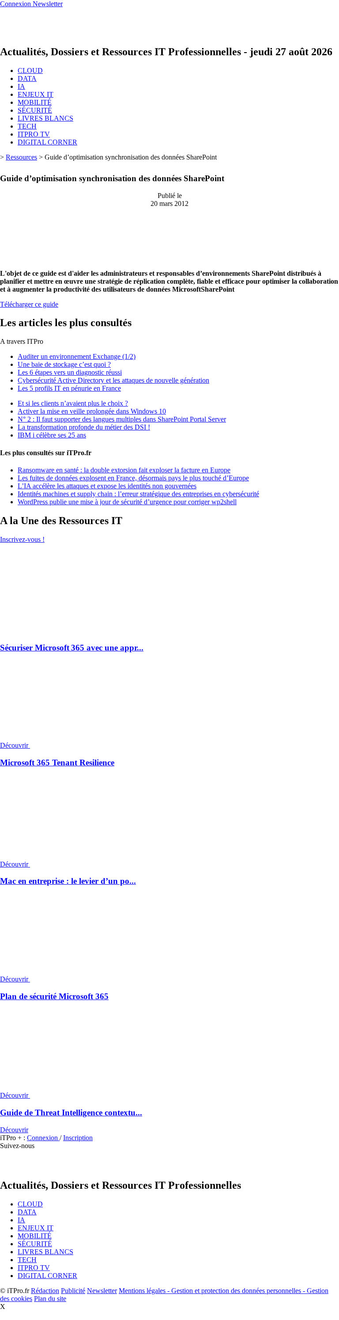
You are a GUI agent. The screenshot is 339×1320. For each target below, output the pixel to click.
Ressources (21, 157)
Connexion (43, 1137)
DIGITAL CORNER (47, 142)
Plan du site (50, 1298)
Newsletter (102, 1290)
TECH (27, 126)
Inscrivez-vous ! (22, 539)
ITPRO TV (34, 134)
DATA (27, 78)
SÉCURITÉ (35, 110)
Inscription (78, 1137)
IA (21, 86)
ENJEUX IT (35, 94)
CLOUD (30, 70)
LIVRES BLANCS (45, 118)
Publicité (73, 1290)
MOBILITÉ (35, 102)
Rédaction (45, 1290)
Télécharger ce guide (29, 304)
